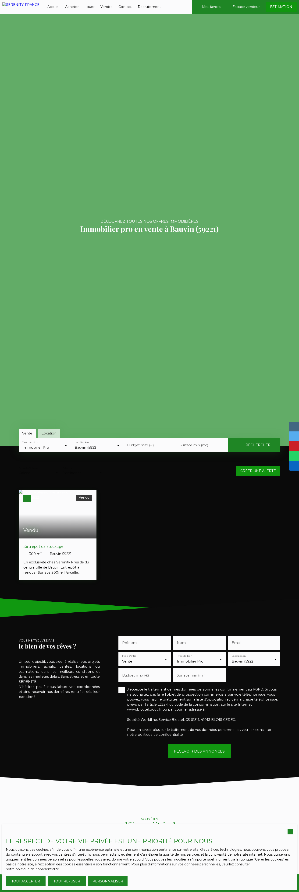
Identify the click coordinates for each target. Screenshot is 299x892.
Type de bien (30, 442)
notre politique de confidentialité (32, 869)
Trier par (68, 468)
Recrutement (149, 7)
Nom (181, 643)
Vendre (106, 7)
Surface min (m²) (194, 445)
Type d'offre (129, 656)
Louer (90, 7)
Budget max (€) (140, 445)
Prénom (129, 643)
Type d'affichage (28, 468)
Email (236, 643)
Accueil (53, 7)
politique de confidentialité (160, 734)
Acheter (72, 7)
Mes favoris (211, 7)
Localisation (82, 442)
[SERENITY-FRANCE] (21, 7)
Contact (125, 7)
